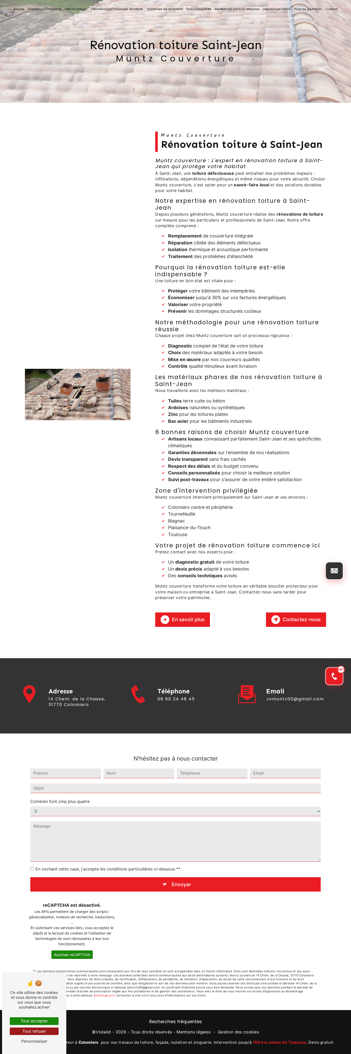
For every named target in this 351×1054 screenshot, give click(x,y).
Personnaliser (34, 1041)
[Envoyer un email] (334, 571)
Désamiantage (76, 9)
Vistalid (103, 1031)
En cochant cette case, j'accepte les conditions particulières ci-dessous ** (107, 869)
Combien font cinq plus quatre (60, 801)
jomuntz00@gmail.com (295, 699)
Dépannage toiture (276, 9)
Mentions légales (193, 1031)
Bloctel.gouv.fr (104, 995)
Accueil (18, 9)
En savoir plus (188, 619)
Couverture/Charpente (44, 9)
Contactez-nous (302, 619)
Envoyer (181, 884)
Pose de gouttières (308, 9)
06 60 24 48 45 (176, 699)
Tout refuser (34, 1031)
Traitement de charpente (165, 9)
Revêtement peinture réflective (237, 9)
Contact (332, 9)
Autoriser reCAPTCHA (72, 954)
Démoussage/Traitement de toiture (117, 9)
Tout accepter (34, 1020)
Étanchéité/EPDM (199, 9)
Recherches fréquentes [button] (175, 1022)
